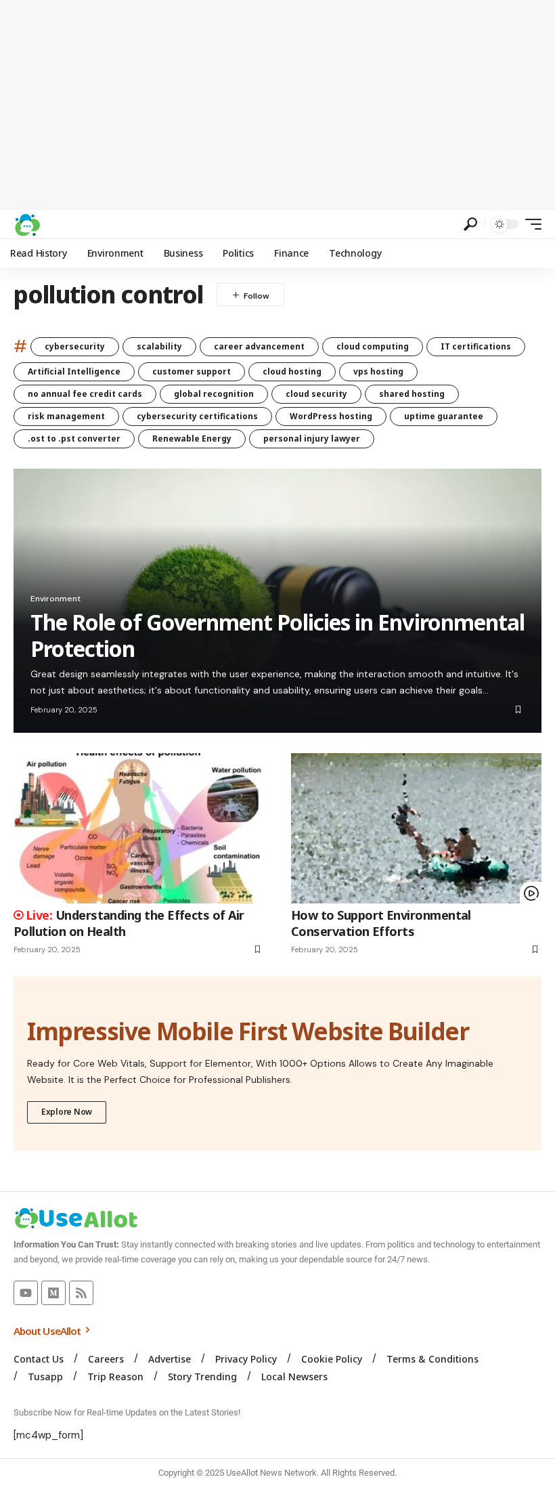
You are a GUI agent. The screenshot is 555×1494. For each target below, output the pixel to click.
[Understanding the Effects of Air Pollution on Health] (139, 828)
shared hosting (412, 394)
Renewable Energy (191, 438)
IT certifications (476, 346)
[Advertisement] (277, 105)
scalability (159, 346)
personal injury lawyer (311, 438)
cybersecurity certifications (197, 416)
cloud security (316, 394)
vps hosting (378, 371)
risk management (66, 416)
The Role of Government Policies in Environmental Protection (277, 634)
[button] (470, 224)
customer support (191, 371)
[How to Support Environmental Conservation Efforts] (416, 828)
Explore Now (66, 1111)
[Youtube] (26, 1293)
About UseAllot (48, 1331)
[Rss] (81, 1293)
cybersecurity (75, 346)
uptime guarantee (443, 416)
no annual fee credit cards (85, 394)
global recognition (214, 394)
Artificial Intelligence (74, 371)
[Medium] (53, 1293)
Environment (55, 598)
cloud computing (372, 346)
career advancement (259, 346)
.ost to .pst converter (74, 438)
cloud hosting (292, 371)
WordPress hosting (331, 416)
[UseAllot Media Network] (27, 224)
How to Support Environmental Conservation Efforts (381, 923)
